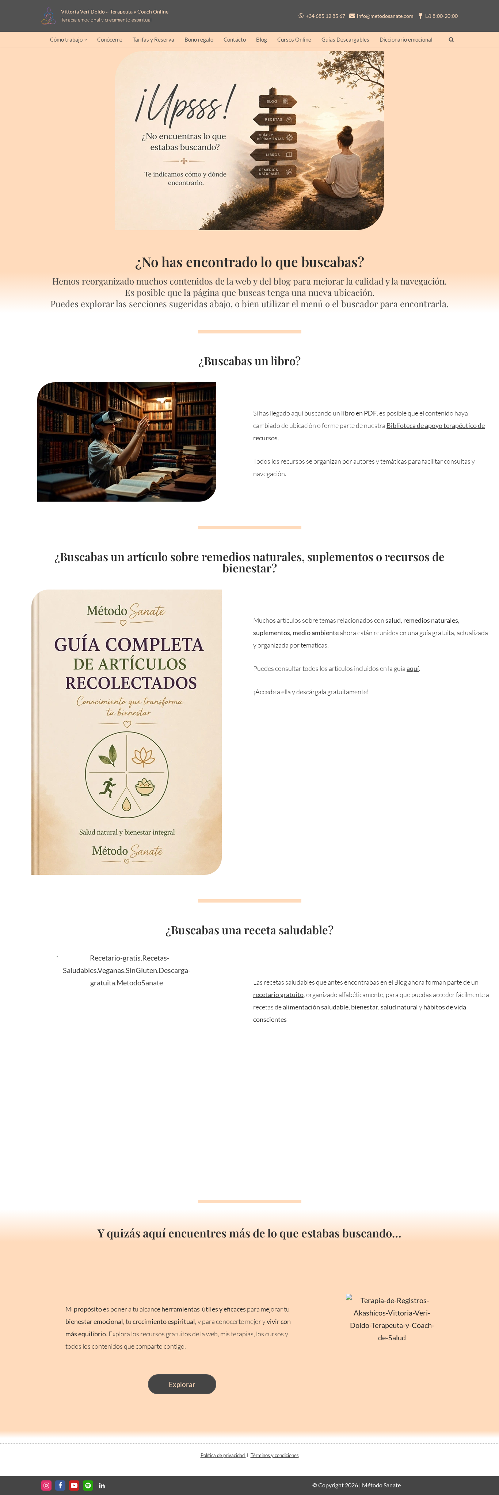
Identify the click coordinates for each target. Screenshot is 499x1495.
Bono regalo (198, 39)
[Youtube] (74, 1485)
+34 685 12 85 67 (325, 16)
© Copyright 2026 (335, 1485)
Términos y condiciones (275, 1455)
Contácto (235, 39)
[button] (85, 39)
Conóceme (109, 39)
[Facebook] (60, 1485)
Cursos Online (294, 39)
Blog (261, 39)
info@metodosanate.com (385, 16)
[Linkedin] (102, 1485)
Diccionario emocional (406, 39)
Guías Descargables (345, 39)
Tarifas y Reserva (153, 39)
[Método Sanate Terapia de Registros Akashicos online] (50, 16)
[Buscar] (451, 39)
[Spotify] (88, 1485)
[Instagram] (46, 1485)
